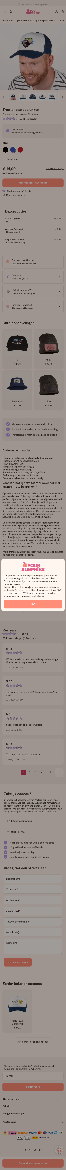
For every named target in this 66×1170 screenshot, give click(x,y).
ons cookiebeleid (36, 596)
